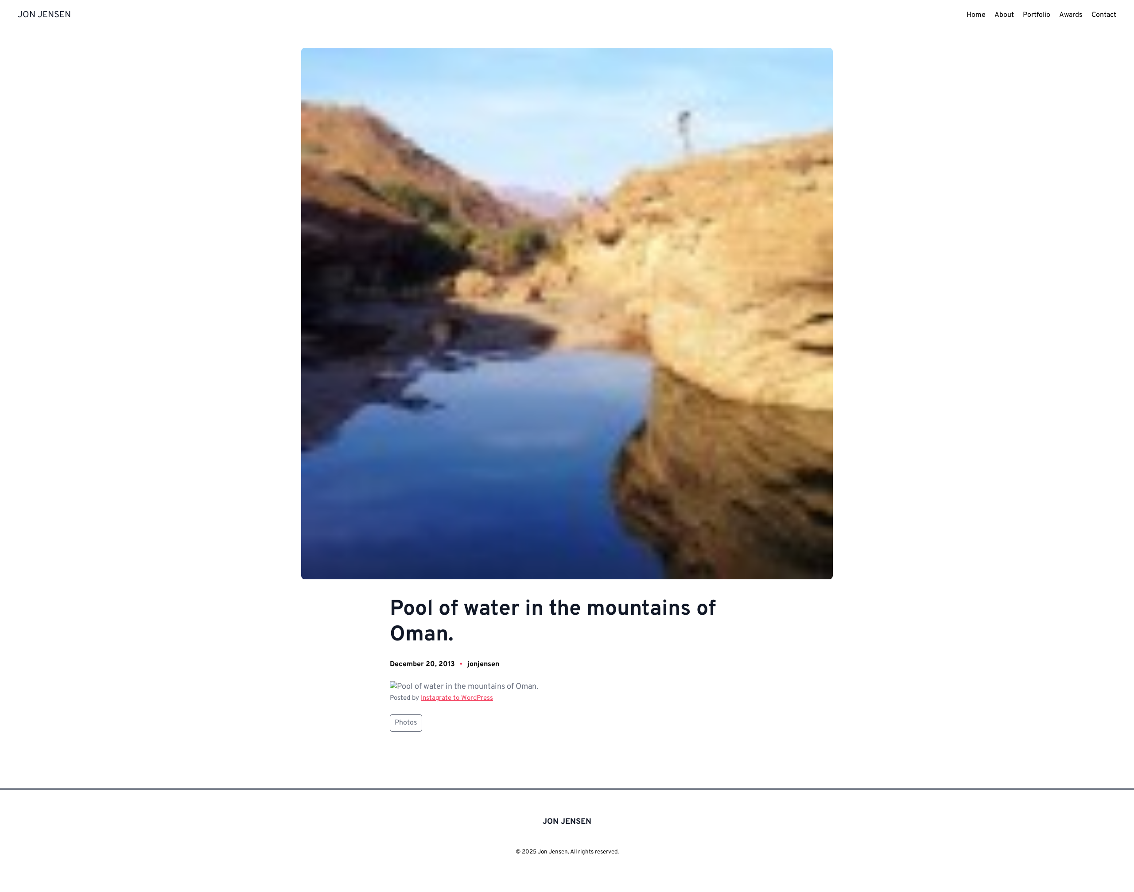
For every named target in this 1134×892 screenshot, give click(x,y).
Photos (406, 722)
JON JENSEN (44, 15)
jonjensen (483, 664)
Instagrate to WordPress (457, 698)
